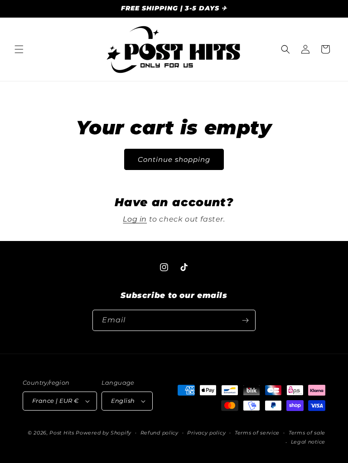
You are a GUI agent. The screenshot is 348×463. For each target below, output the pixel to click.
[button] (19, 49)
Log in (135, 219)
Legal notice (308, 442)
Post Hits (61, 433)
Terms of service (257, 433)
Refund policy (159, 433)
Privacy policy (206, 433)
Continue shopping (174, 159)
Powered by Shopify (103, 433)
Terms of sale (307, 433)
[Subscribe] (245, 320)
